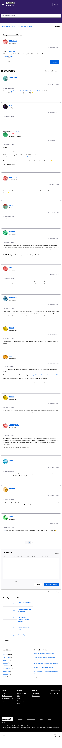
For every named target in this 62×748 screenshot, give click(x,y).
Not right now (6, 676)
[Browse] (3, 3)
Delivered (5, 679)
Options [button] (57, 26)
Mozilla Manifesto (7, 703)
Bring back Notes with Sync (11, 35)
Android (19, 706)
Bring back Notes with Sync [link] (25, 26)
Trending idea (12, 51)
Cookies (51, 726)
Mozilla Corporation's (9, 733)
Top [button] (4, 744)
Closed (5, 681)
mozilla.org (20, 726)
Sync (12, 56)
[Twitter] (51, 700)
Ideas (14, 26)
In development (7, 673)
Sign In (56, 4)
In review (5, 668)
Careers (4, 708)
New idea (5, 659)
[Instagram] (54, 700)
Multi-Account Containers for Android (44, 674)
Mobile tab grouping (25, 640)
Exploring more (7, 670)
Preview (57, 558)
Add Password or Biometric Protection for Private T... (26, 624)
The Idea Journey (33, 156)
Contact (3, 729)
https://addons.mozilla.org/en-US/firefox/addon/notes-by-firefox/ (28, 90)
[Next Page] (35, 547)
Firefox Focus (21, 708)
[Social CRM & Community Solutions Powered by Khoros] (56, 744)
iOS (18, 703)
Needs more (6, 665)
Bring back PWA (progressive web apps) (45, 658)
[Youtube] (57, 700)
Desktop (6, 56)
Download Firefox (22, 700)
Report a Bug (36, 703)
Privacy (42, 726)
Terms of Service (32, 726)
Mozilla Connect (10, 4)
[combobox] (31, 16)
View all (7, 645)
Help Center (35, 700)
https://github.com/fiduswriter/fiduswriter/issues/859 (17, 377)
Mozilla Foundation (7, 706)
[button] (5, 61)
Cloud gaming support (25, 607)
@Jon (4, 533)
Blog (18, 711)
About (3, 700)
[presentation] (4, 561)
